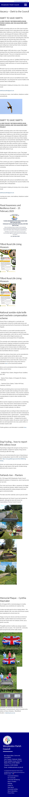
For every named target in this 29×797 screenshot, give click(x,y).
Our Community (11, 777)
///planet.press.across (9, 713)
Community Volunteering (14, 779)
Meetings (10, 783)
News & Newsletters (12, 791)
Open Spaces (11, 787)
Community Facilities (13, 789)
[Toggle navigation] (25, 5)
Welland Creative (7, 773)
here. (25, 427)
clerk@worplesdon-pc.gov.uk (21, 1)
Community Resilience (13, 776)
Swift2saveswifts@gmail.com (7, 90)
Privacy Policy (11, 793)
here (6, 363)
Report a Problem (12, 781)
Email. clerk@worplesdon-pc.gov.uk (13, 767)
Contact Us (10, 785)
